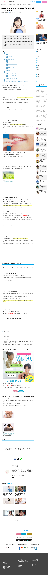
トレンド (38, 53)
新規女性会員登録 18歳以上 (6, 566)
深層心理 (15, 12)
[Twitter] (18, 459)
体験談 (45, 101)
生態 (17, 12)
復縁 (43, 106)
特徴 (14, 4)
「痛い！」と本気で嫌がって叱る (11, 75)
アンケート (39, 49)
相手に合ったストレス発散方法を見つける (12, 78)
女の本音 (40, 105)
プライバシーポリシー (20, 559)
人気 (41, 101)
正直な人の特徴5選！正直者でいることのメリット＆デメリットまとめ (8, 494)
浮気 (40, 111)
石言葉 (40, 115)
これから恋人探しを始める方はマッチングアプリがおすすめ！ (13, 79)
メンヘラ (38, 100)
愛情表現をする (9, 76)
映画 (43, 110)
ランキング (44, 100)
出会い (37, 18)
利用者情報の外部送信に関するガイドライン (23, 561)
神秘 (38, 78)
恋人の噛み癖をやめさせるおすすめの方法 (10, 72)
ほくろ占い (38, 90)
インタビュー (38, 91)
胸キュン (40, 116)
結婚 (37, 116)
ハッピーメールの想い (6, 561)
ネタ (44, 95)
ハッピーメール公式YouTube (35, 560)
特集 (38, 76)
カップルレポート (20, 565)
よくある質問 (5, 563)
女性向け (44, 105)
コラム (38, 51)
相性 (37, 115)
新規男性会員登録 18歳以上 (6, 567)
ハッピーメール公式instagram (35, 559)
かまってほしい (9, 70)
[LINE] (21, 459)
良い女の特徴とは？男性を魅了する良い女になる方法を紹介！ (8, 519)
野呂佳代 (42, 120)
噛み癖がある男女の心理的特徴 (9, 59)
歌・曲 (37, 111)
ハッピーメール (42, 96)
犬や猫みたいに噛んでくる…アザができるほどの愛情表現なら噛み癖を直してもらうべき (17, 81)
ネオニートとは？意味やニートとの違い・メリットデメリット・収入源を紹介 (8, 507)
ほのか (41, 90)
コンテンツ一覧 (34, 564)
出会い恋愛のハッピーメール (4, 4)
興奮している (9, 62)
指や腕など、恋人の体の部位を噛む (12, 57)
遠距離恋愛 (38, 120)
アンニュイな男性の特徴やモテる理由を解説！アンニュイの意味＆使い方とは (20, 494)
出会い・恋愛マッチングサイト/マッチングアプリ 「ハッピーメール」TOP (9, 558)
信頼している (9, 68)
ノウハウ (12, 12)
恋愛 (38, 65)
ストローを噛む (9, 56)
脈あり (44, 116)
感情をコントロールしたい (10, 67)
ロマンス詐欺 (38, 101)
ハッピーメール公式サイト (21, 475)
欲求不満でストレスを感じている (11, 64)
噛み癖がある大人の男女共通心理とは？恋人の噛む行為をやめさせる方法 (24, 4)
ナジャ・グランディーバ (39, 95)
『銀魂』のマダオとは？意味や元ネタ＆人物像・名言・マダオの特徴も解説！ (20, 507)
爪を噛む (8, 54)
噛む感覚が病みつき (9, 65)
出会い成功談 (19, 566)
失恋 (38, 58)
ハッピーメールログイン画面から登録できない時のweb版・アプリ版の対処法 (41, 20)
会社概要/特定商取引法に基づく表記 (22, 560)
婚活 (38, 60)
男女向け (20, 12)
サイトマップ (33, 565)
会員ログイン (5, 568)
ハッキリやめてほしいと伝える (11, 73)
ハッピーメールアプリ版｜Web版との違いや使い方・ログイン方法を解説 (41, 43)
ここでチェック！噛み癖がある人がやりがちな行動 (11, 53)
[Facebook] (15, 459)
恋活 (38, 67)
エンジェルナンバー (43, 91)
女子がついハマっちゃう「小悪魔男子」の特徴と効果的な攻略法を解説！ (20, 519)
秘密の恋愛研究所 (45, 115)
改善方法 (38, 110)
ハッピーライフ (10, 4)
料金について (5, 562)
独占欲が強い (9, 60)
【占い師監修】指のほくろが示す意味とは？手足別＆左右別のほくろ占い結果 (41, 31)
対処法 (40, 106)
